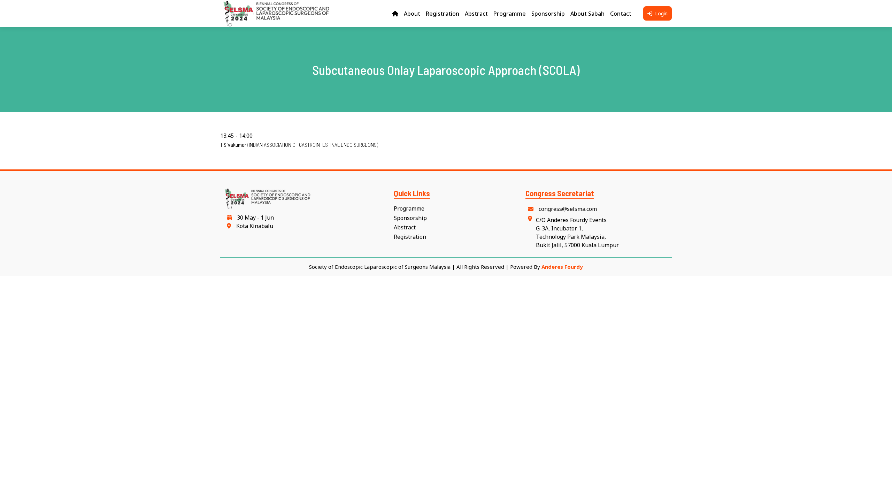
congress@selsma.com (567, 209)
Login (661, 13)
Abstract (405, 227)
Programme (409, 208)
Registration (410, 237)
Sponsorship (410, 218)
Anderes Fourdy (562, 266)
